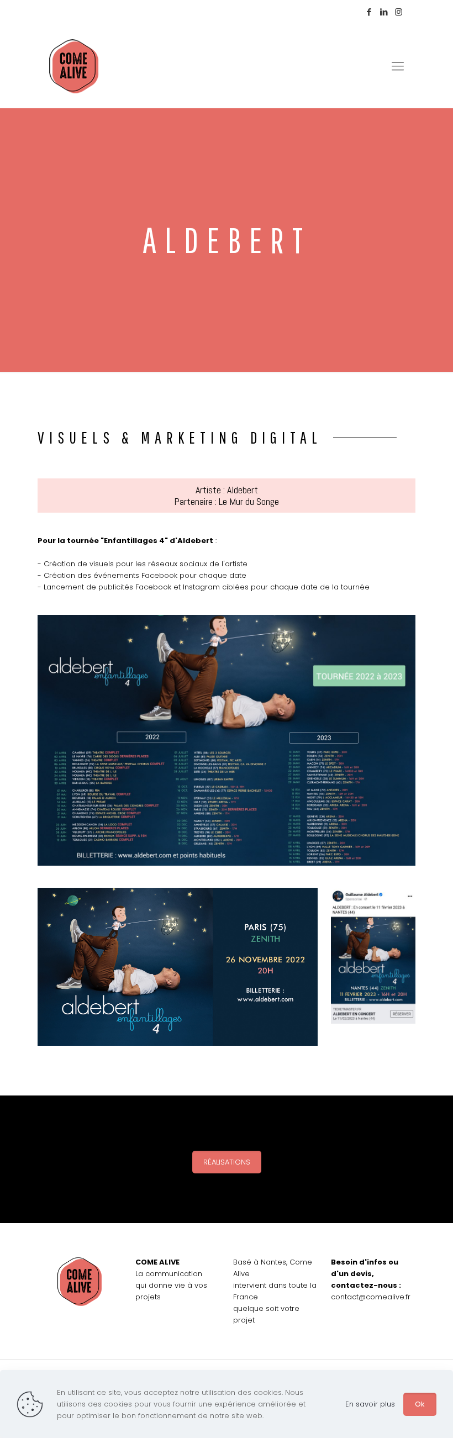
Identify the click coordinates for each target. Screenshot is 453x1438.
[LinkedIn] (383, 12)
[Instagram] (398, 12)
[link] (226, 740)
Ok (420, 1404)
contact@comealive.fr (370, 1297)
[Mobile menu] (397, 66)
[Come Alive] (74, 66)
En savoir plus (370, 1404)
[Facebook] (369, 12)
